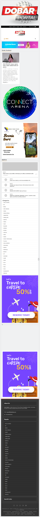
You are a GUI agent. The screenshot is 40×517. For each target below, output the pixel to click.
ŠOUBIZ (18, 26)
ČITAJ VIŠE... (5, 82)
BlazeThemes (22, 509)
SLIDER (4, 258)
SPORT (21, 26)
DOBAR (10, 26)
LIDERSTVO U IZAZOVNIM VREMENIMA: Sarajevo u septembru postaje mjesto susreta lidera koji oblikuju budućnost (22, 196)
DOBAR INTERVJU (6, 213)
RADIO (18, 514)
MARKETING (23, 512)
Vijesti (34, 514)
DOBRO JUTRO (5, 217)
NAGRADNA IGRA (30, 512)
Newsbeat (5, 241)
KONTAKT (35, 511)
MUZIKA (4, 236)
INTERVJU (30, 511)
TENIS (4, 266)
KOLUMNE (11, 189)
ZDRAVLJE (5, 273)
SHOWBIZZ (5, 256)
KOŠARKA (5, 228)
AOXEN (5, 68)
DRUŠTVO (14, 26)
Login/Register (17, 512)
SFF (4, 253)
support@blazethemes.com (11, 412)
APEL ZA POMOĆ (6, 202)
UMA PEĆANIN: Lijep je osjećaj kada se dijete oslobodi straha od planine (10, 65)
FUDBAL (4, 221)
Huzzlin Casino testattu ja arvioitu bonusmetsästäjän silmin (20, 180)
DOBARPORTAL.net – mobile (17, 511)
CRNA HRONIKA (6, 208)
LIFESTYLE (24, 26)
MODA (4, 234)
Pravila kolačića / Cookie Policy (10, 514)
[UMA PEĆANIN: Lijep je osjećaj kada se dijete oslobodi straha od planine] (10, 58)
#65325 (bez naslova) (7, 511)
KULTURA (4, 230)
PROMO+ (5, 247)
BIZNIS (4, 206)
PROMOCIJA (5, 249)
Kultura (8, 512)
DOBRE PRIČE (5, 215)
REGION (4, 251)
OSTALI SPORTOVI (5, 61)
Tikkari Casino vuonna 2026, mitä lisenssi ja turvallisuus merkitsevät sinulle (18, 173)
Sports (4, 262)
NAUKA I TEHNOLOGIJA (7, 238)
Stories (4, 264)
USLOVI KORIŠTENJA (28, 514)
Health (4, 223)
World (4, 268)
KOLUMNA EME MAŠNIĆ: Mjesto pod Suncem (18, 190)
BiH (4, 204)
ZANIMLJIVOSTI (6, 271)
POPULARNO (5, 245)
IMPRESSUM (25, 511)
